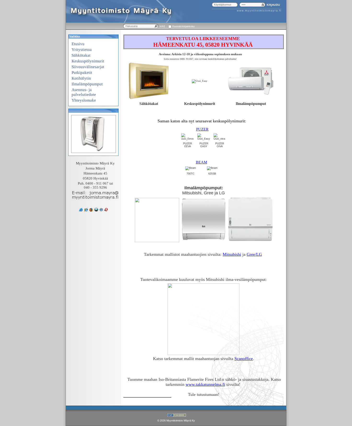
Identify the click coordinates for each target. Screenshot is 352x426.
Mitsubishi (232, 254)
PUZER (202, 129)
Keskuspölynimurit (88, 61)
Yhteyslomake (84, 100)
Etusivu (78, 44)
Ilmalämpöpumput (87, 84)
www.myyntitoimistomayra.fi (259, 10)
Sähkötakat (81, 55)
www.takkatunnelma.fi (205, 384)
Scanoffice (243, 358)
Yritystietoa (82, 49)
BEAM (201, 162)
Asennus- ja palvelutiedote (84, 92)
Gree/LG (254, 254)
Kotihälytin (81, 78)
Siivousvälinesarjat (88, 67)
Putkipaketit (82, 72)
